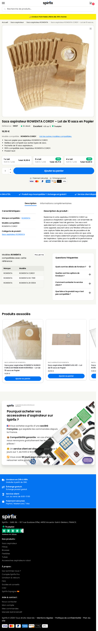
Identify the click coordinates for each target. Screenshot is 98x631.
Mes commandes (10, 608)
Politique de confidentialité (68, 618)
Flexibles (6, 553)
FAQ (4, 581)
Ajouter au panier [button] (22, 378)
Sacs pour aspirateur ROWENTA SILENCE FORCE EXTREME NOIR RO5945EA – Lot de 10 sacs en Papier (22, 368)
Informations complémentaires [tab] (55, 203)
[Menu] (6, 3)
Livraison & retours (11, 577)
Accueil (5, 22)
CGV (4, 588)
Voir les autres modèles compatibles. (55, 136)
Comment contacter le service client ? (69, 283)
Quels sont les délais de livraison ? (70, 266)
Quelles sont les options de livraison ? (67, 274)
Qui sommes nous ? (11, 571)
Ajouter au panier (54, 170)
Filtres (5, 546)
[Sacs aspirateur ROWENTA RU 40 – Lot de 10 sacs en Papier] (66, 339)
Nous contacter (9, 601)
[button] (91, 3)
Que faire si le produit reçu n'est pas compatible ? (69, 292)
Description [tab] (30, 203)
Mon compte (8, 605)
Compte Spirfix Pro (11, 574)
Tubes (5, 557)
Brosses (5, 550)
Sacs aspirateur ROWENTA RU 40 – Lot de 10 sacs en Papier (65, 366)
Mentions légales (45, 618)
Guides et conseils (10, 584)
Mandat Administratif (12, 612)
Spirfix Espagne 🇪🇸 (10, 591)
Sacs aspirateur (17, 22)
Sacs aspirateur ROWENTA (37, 22)
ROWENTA (26, 218)
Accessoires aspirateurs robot (16, 560)
